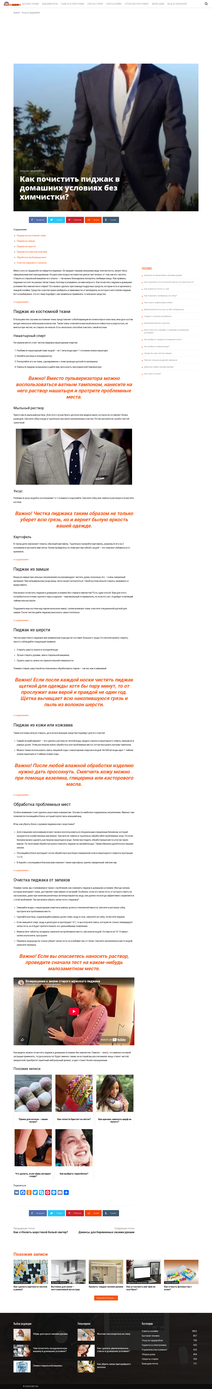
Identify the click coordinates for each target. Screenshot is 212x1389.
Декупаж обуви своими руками (159, 367)
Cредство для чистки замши (157, 353)
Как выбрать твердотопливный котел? (163, 339)
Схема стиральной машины (47, 1365)
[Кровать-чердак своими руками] (106, 1272)
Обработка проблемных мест (32, 257)
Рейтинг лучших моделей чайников (160, 360)
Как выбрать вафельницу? (156, 346)
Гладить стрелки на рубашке (157, 316)
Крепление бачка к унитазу (157, 323)
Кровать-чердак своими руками (106, 1286)
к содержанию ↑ (22, 302)
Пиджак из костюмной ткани (31, 235)
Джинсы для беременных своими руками (106, 1232)
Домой (17, 13)
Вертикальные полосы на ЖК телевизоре (164, 309)
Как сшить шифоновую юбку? (158, 302)
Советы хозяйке (21, 1282)
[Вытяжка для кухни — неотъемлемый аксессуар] (68, 1272)
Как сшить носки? (152, 374)
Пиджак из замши (26, 241)
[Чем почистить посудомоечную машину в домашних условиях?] (22, 1351)
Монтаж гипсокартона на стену (113, 1334)
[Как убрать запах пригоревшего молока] (86, 1367)
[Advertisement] (106, 39)
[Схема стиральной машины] (22, 1367)
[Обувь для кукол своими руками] (22, 1335)
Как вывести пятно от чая (156, 289)
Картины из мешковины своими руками (163, 275)
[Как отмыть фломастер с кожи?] (181, 1272)
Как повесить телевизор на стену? (160, 296)
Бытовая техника (59, 1282)
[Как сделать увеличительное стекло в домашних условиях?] (86, 1351)
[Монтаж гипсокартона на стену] (86, 1335)
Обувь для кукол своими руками (50, 1334)
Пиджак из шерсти (26, 246)
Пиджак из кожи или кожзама (32, 252)
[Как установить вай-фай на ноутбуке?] (143, 1272)
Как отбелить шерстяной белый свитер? (41, 1232)
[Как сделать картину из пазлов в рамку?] (31, 1272)
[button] (206, 3)
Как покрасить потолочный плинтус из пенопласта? (169, 282)
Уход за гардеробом (31, 13)
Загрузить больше (105, 1298)
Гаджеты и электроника (137, 1282)
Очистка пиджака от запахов (32, 263)
